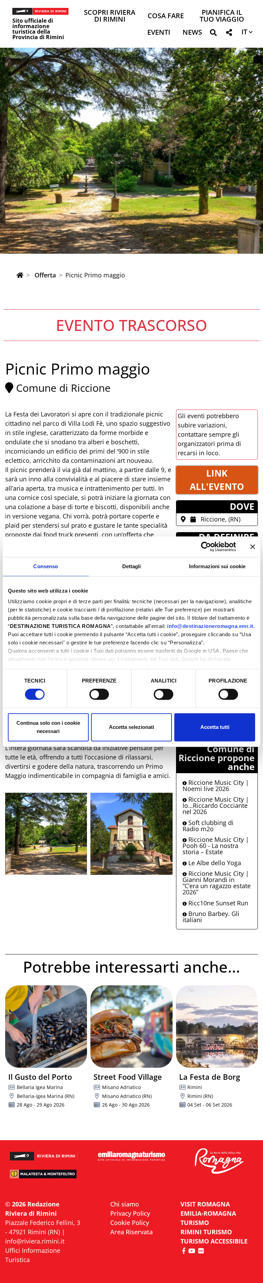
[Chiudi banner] (252, 546)
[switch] (99, 694)
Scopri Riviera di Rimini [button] (109, 16)
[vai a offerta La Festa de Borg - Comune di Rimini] (217, 1026)
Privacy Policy (130, 1213)
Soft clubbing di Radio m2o (208, 826)
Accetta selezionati (131, 727)
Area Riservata (131, 1232)
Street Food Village (127, 1076)
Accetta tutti (214, 727)
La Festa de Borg (209, 1076)
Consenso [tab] (45, 566)
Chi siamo (124, 1204)
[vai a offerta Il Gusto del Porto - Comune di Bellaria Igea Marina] (46, 1026)
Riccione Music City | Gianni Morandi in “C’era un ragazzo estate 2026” (217, 882)
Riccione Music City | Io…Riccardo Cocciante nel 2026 (216, 805)
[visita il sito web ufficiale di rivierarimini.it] (44, 1153)
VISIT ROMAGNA (205, 1204)
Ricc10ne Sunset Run (217, 903)
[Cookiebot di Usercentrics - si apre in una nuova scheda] (206, 546)
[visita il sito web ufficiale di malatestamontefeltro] (44, 1177)
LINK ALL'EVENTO (217, 480)
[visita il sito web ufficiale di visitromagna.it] (219, 1161)
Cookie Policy (129, 1222)
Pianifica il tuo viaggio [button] (222, 16)
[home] (19, 275)
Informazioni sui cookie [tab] (217, 566)
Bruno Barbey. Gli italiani (211, 916)
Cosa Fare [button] (166, 16)
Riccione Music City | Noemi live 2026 (216, 785)
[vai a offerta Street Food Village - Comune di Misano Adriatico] (131, 1026)
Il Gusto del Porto (40, 1076)
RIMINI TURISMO (206, 1232)
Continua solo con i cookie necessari (48, 727)
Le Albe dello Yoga (214, 863)
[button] (213, 33)
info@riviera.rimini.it (34, 1241)
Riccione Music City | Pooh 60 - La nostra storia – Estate (216, 845)
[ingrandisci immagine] (46, 834)
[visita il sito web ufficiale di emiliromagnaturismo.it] (131, 1156)
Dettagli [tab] (131, 566)
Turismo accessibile (214, 1241)
